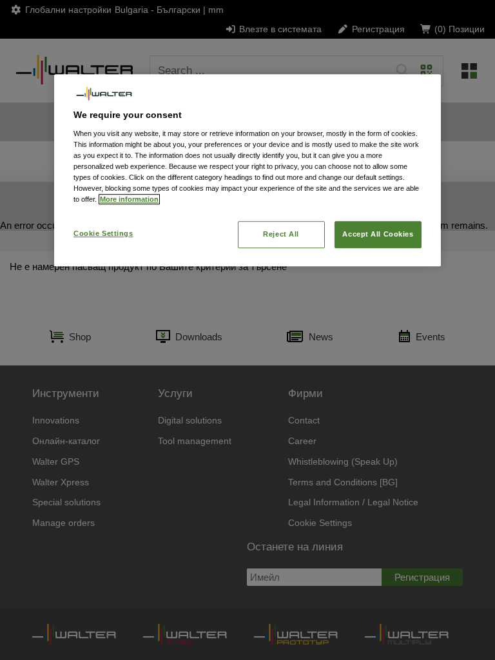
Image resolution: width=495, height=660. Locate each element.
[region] (247, 170)
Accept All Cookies (377, 234)
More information (129, 199)
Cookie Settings (103, 233)
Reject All (281, 234)
